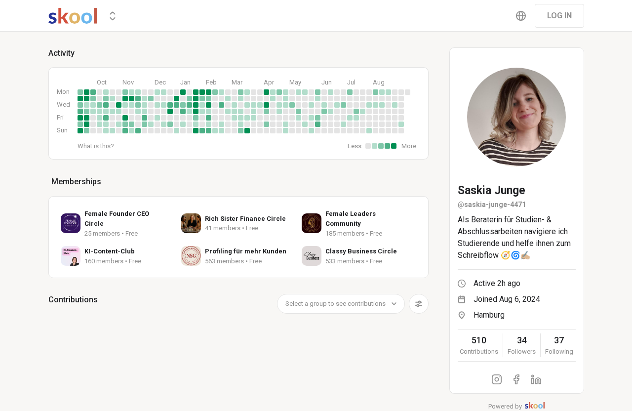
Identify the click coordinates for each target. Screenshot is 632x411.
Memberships (76, 181)
